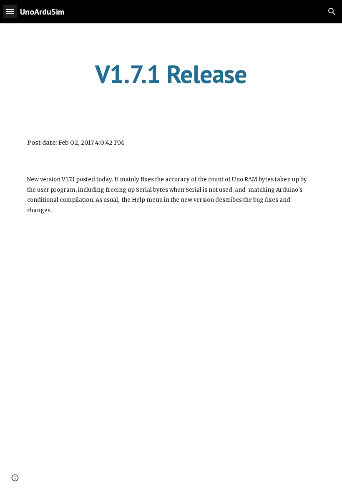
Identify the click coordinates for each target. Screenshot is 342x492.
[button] (10, 11)
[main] (171, 74)
